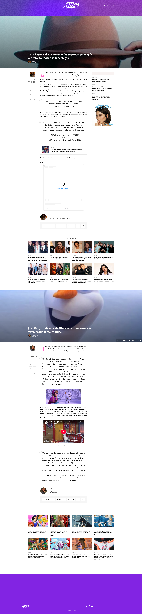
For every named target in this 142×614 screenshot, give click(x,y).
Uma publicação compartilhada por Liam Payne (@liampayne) (59, 208)
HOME (5, 579)
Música (29, 51)
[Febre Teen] (71, 5)
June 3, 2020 (71, 106)
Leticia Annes (36, 61)
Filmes (95, 528)
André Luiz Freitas (37, 335)
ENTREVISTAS (12, 579)
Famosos (94, 93)
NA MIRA (19, 579)
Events (74, 552)
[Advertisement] (71, 592)
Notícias (94, 84)
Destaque (94, 77)
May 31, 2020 (76, 140)
